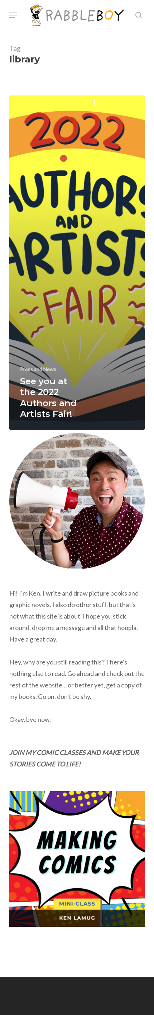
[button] (13, 15)
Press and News (38, 369)
